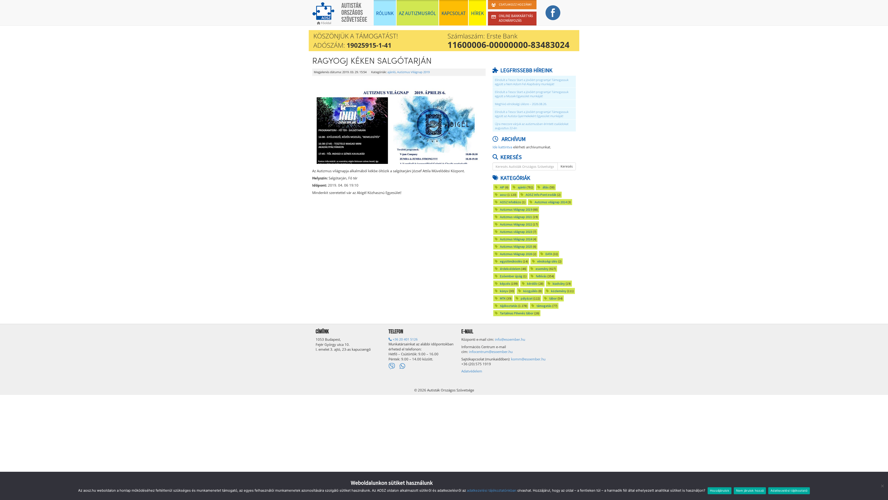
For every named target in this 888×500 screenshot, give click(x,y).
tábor (553, 298)
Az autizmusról (417, 13)
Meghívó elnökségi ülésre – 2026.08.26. (521, 104)
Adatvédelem (471, 371)
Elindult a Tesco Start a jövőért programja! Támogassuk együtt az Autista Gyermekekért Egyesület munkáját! (531, 114)
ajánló (391, 72)
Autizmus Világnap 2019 (413, 72)
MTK (503, 298)
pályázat (527, 298)
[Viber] (391, 366)
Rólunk (385, 13)
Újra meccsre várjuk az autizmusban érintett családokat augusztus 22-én (531, 126)
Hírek (477, 13)
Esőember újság (511, 276)
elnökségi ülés (547, 261)
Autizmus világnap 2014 (551, 202)
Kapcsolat (453, 13)
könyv (504, 291)
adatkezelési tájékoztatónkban (491, 490)
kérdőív (532, 283)
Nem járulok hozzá (750, 490)
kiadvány (559, 283)
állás (546, 187)
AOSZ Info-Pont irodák (541, 195)
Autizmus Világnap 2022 (516, 224)
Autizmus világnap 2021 (516, 217)
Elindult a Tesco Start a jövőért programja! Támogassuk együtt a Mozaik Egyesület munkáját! (531, 94)
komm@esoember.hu (528, 359)
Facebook (553, 12)
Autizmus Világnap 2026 (516, 254)
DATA (549, 254)
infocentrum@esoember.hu (491, 351)
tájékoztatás (509, 306)
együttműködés (511, 261)
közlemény (558, 291)
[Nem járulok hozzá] (882, 486)
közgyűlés (530, 291)
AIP (502, 187)
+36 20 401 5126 (405, 339)
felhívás (541, 276)
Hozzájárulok (719, 490)
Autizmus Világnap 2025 (516, 246)
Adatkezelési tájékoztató (789, 490)
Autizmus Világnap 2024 (516, 239)
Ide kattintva (502, 147)
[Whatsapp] (402, 366)
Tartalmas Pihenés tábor (516, 313)
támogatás (544, 306)
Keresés (567, 166)
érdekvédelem (510, 269)
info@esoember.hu (510, 339)
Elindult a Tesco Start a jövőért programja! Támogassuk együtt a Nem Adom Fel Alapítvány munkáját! (531, 82)
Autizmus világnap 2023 (516, 232)
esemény (542, 269)
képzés (505, 283)
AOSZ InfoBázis (510, 202)
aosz (503, 195)
